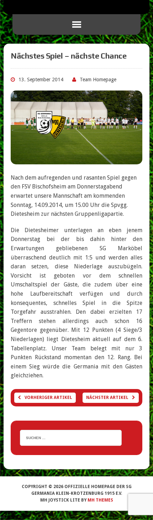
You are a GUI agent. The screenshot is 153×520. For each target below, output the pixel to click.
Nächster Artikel (107, 397)
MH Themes (100, 500)
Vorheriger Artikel (48, 397)
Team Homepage (98, 79)
